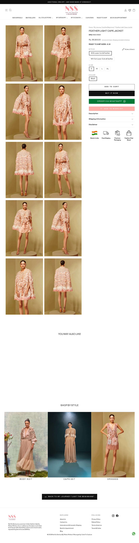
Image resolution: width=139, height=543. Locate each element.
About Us (63, 519)
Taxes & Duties (96, 528)
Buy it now (111, 93)
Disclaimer (93, 124)
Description (93, 113)
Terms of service (97, 525)
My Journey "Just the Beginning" (104, 27)
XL (108, 69)
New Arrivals (17, 17)
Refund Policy (96, 522)
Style (112, 49)
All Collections (45, 17)
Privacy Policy (96, 519)
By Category (61, 17)
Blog (61, 531)
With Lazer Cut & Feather (100, 53)
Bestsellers (30, 17)
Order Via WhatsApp (109, 101)
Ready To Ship (102, 17)
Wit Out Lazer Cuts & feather (102, 59)
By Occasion (76, 17)
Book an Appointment (118, 17)
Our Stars (90, 17)
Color (92, 75)
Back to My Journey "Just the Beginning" (71, 496)
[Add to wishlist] (32, 343)
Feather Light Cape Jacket (124, 27)
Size (91, 65)
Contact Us (63, 522)
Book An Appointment (67, 528)
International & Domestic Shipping (70, 525)
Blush (93, 79)
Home (91, 27)
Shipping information (97, 119)
